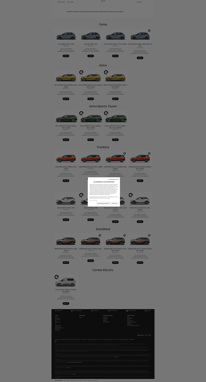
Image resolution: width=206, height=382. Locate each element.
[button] (114, 179)
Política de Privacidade (93, 200)
